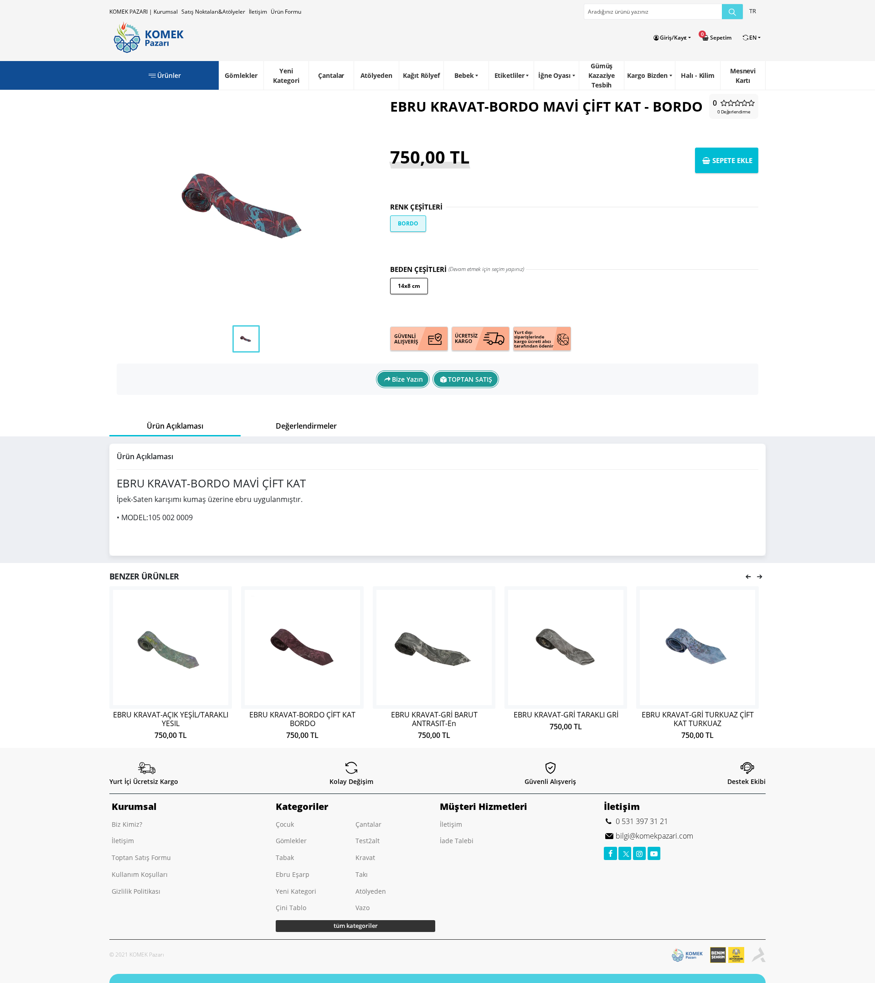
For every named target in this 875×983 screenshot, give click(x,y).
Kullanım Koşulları (140, 874)
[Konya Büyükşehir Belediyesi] (730, 955)
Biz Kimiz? (127, 824)
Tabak (285, 857)
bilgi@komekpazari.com (653, 836)
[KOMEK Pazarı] (146, 38)
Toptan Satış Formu (141, 857)
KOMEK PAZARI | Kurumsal (143, 11)
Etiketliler (509, 75)
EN (753, 37)
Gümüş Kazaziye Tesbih (601, 75)
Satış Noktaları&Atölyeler (213, 11)
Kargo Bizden (647, 75)
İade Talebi (457, 840)
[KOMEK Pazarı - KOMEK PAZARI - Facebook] (610, 853)
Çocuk (285, 824)
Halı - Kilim (698, 75)
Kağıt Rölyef (421, 75)
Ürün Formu (286, 11)
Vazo (362, 907)
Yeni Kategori (286, 76)
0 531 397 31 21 (641, 821)
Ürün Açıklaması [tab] (175, 426)
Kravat (365, 857)
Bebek (464, 75)
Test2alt (367, 840)
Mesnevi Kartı (743, 76)
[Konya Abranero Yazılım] (758, 955)
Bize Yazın (407, 379)
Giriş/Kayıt (673, 37)
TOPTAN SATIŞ (470, 379)
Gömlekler (241, 75)
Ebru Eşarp (292, 874)
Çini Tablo (291, 907)
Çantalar (331, 75)
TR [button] (752, 11)
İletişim (258, 11)
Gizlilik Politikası (136, 891)
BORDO (408, 223)
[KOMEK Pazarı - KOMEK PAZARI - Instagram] (639, 853)
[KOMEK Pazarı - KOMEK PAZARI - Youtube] (654, 853)
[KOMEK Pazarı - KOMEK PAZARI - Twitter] (625, 853)
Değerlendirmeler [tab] (306, 426)
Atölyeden (376, 75)
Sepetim (720, 37)
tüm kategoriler (356, 926)
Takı (361, 874)
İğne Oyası (554, 75)
